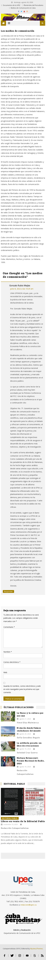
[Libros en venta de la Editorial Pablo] (23, 801)
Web (5, 672)
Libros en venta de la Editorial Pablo (23, 821)
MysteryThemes (36, 948)
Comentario (9, 627)
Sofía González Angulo (28, 737)
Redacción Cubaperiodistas (25, 772)
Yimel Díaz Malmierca (28, 722)
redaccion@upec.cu (29, 905)
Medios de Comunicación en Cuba (23, 8)
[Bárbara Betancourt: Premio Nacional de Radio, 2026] (8, 761)
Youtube (27, 956)
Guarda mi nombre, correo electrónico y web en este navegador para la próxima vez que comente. (22, 689)
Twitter (12, 956)
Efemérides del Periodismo (33, 5)
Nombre (7, 652)
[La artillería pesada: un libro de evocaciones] (8, 746)
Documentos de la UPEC (11, 5)
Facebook (4, 956)
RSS (42, 956)
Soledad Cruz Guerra (27, 752)
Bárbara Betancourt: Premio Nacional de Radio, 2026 (31, 761)
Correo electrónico (11, 662)
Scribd (34, 956)
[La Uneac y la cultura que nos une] (8, 716)
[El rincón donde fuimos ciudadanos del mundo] (8, 731)
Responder (8, 591)
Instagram (19, 956)
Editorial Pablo (14, 783)
